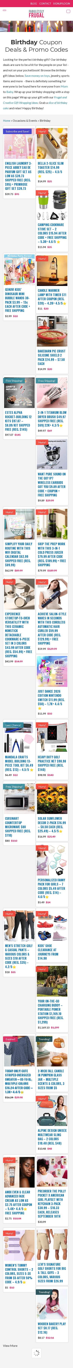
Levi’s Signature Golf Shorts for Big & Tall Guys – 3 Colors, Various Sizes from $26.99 (52, 1273)
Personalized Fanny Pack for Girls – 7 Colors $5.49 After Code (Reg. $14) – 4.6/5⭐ (51, 891)
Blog (34, 3)
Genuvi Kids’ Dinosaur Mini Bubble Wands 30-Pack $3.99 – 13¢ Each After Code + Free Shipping (17, 302)
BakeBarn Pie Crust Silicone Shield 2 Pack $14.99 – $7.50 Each (52, 360)
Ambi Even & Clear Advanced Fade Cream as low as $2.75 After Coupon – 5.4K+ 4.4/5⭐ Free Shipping (18, 1205)
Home (6, 120)
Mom (64, 86)
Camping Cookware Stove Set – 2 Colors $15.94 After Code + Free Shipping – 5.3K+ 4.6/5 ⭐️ (52, 235)
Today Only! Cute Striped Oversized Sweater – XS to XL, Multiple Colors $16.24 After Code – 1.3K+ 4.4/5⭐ (19, 1084)
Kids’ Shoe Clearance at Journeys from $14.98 (48, 952)
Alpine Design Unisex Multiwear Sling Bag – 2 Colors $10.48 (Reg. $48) (52, 1139)
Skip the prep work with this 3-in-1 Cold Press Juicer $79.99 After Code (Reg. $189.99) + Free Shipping (52, 557)
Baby (9, 92)
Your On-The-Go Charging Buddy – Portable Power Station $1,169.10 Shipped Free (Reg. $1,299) (50, 1014)
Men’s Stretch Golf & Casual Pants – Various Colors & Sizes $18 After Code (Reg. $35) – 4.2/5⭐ (19, 958)
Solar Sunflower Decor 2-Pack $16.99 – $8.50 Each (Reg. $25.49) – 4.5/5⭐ (52, 827)
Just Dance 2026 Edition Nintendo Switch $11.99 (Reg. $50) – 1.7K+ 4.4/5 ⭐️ (51, 702)
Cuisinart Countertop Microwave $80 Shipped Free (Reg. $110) (18, 829)
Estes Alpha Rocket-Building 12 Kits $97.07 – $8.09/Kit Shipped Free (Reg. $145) (18, 423)
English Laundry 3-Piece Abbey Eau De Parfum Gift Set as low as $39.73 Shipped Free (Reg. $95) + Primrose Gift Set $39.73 (18, 178)
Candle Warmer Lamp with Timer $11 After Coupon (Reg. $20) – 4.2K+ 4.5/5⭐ (52, 299)
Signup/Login (61, 3)
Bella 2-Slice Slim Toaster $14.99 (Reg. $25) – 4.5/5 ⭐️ (51, 172)
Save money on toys (37, 75)
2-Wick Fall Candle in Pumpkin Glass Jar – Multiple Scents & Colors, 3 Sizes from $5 (51, 1079)
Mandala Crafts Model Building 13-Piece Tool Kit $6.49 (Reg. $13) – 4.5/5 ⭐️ (19, 766)
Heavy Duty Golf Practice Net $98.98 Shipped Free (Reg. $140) (52, 766)
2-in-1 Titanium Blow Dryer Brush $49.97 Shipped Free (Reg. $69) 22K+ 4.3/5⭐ (52, 421)
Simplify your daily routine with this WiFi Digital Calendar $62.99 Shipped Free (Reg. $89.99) (18, 557)
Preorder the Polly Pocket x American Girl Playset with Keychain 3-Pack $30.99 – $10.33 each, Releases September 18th (52, 1206)
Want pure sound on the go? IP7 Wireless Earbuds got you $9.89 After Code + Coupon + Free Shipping (52, 487)
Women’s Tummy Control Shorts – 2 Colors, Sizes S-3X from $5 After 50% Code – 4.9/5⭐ (19, 1276)
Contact (45, 3)
